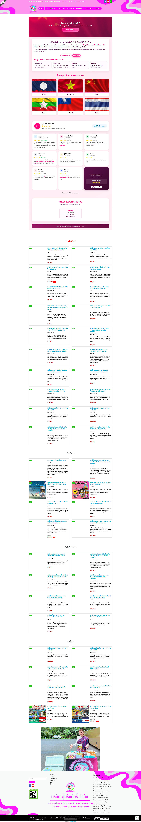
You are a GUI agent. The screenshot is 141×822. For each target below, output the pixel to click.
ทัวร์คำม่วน (109, 777)
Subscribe (32, 782)
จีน (51, 782)
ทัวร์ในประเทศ (60, 8)
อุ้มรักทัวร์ (102, 806)
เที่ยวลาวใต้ (108, 808)
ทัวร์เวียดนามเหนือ (96, 799)
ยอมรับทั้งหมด (105, 818)
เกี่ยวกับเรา (89, 8)
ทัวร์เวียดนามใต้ (104, 799)
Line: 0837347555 (70, 216)
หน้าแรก (41, 8)
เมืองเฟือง (100, 810)
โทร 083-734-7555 (66, 55)
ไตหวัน (52, 784)
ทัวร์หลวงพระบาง (97, 791)
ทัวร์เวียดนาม (89, 45)
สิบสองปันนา (106, 804)
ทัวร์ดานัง (98, 782)
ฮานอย (94, 808)
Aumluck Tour (95, 777)
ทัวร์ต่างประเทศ (50, 8)
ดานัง (102, 777)
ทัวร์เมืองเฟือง (103, 793)
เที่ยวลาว (102, 808)
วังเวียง (102, 804)
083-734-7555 (70, 214)
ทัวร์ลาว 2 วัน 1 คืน (96, 784)
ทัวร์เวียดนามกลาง (96, 797)
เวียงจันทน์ (104, 810)
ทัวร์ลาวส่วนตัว (95, 786)
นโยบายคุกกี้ (41, 819)
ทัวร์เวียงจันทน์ (95, 795)
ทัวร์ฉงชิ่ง (94, 782)
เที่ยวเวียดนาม (95, 810)
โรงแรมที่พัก (79, 8)
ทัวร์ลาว (83, 45)
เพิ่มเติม (97, 8)
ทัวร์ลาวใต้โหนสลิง (108, 786)
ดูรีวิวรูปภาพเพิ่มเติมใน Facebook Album (70, 193)
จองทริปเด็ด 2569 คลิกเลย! (70, 30)
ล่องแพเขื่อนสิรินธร (96, 804)
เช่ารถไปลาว (70, 8)
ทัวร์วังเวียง (95, 788)
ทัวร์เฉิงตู (99, 793)
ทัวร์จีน (94, 45)
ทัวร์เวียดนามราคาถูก (104, 797)
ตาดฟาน (105, 777)
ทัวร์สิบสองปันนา (100, 788)
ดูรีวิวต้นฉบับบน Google (99, 126)
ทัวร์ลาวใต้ (101, 786)
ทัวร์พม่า (99, 45)
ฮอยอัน (109, 806)
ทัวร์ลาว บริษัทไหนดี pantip (105, 784)
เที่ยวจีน (97, 808)
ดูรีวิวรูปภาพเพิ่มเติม (96, 187)
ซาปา (100, 777)
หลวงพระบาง (95, 806)
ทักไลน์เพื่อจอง (76, 55)
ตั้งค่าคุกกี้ (97, 818)
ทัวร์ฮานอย (95, 793)
